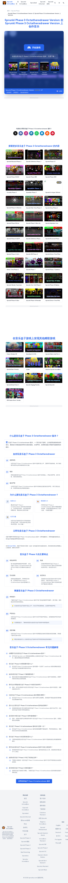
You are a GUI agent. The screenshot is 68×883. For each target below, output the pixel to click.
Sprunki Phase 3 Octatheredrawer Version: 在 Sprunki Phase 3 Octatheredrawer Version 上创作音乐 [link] (34, 14)
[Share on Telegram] (42, 133)
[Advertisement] (34, 111)
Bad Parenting (25, 852)
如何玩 (25, 827)
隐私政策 (43, 802)
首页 (17, 3)
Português (58, 839)
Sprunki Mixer (42, 870)
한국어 (58, 836)
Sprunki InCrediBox (23, 3)
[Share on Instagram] (26, 133)
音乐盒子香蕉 (12, 546)
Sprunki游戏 (50, 3)
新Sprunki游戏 (25, 820)
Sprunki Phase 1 (43, 848)
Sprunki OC (42, 851)
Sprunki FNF (42, 844)
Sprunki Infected (42, 3)
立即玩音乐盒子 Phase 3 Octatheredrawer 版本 (34, 781)
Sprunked (33, 3)
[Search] (55, 3)
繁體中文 (58, 829)
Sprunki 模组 (25, 841)
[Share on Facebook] (21, 133)
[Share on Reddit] (47, 133)
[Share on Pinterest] (52, 133)
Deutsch (58, 832)
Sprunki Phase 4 (25, 838)
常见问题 (25, 831)
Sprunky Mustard (42, 866)
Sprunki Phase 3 (25, 849)
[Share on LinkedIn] (31, 133)
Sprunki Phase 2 (25, 845)
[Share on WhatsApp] (37, 133)
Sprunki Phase (15, 11)
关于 (25, 834)
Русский (58, 843)
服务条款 (43, 805)
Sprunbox (25, 856)
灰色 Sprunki (43, 818)
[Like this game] (57, 91)
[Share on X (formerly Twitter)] (15, 133)
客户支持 (43, 798)
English (58, 825)
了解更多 (43, 809)
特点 (25, 824)
